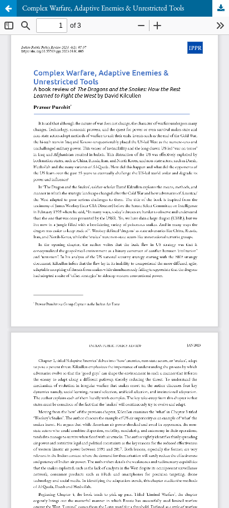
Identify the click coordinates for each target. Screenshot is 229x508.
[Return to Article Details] (8, 8)
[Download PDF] (220, 8)
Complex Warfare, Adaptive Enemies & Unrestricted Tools (103, 8)
